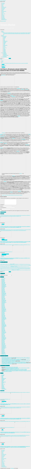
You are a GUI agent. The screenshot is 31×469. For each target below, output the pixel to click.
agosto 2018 (3, 339)
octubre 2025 (3, 285)
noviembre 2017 (4, 346)
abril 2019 (3, 334)
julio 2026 (3, 279)
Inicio (2, 31)
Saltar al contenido (3, 0)
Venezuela (3, 387)
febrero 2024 (3, 298)
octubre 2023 (3, 301)
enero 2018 (3, 344)
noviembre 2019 (4, 332)
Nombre (1, 206)
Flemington (18, 265)
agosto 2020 (3, 326)
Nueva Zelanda (5, 45)
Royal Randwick (16, 268)
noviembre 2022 (4, 309)
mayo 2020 (3, 328)
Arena (12, 264)
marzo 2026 (3, 282)
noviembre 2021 (4, 318)
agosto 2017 (3, 348)
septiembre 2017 (4, 347)
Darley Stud (6, 195)
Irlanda (4, 43)
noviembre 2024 (4, 293)
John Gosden (22, 267)
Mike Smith (5, 268)
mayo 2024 (3, 296)
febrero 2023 (3, 307)
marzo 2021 (3, 322)
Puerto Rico (4, 47)
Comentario (2, 204)
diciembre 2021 (4, 317)
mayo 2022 (3, 313)
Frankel (21, 265)
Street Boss (26, 89)
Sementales (3, 67)
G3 (1, 266)
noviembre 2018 (4, 338)
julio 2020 (3, 327)
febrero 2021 (3, 323)
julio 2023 (3, 303)
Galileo (5, 266)
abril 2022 (3, 314)
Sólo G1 (3, 35)
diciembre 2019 (4, 331)
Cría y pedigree (4, 52)
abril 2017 (3, 351)
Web (1, 209)
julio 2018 (3, 340)
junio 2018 (3, 341)
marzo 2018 (3, 343)
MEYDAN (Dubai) (4, 389)
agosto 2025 (3, 287)
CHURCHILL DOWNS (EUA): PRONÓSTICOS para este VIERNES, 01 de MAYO (16, 369)
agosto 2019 (3, 333)
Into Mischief (5, 267)
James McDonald (12, 267)
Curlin (4, 265)
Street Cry (5, 143)
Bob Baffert (17, 264)
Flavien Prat (15, 265)
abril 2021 (3, 321)
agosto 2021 (3, 319)
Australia (4, 37)
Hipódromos (3, 388)
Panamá (3, 382)
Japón (4, 44)
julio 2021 (3, 320)
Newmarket (8, 268)
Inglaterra (4, 42)
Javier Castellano (17, 267)
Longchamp (28, 267)
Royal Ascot (12, 268)
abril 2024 (3, 297)
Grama (14, 266)
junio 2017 (3, 349)
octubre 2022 (3, 310)
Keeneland (25, 267)
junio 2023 (3, 304)
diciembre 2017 (4, 345)
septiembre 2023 (4, 302)
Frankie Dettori (25, 265)
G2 (29, 265)
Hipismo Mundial (7, 24)
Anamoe (22, 89)
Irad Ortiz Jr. (8, 267)
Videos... (1, 59)
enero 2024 (3, 299)
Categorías (1, 275)
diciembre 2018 (4, 337)
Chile (4, 39)
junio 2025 (3, 288)
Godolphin (18, 88)
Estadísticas (5, 53)
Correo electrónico (3, 207)
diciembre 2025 (4, 284)
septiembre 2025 (4, 286)
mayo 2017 (3, 350)
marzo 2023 (3, 306)
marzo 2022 (3, 315)
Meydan (2, 268)
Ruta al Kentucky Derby (22, 268)
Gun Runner (24, 266)
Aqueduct (8, 264)
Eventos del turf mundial (17, 33)
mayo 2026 (3, 280)
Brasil (4, 38)
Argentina (3, 374)
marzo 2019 (3, 335)
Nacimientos (5, 54)
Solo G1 (15, 269)
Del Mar (9, 265)
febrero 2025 (3, 291)
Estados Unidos (5, 41)
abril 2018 (3, 342)
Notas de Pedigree (5, 55)
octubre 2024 (3, 294)
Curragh (6, 265)
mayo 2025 (3, 289)
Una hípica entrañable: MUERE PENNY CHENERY (11, 367)
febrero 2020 (3, 330)
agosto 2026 (3, 278)
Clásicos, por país (4, 36)
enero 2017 (3, 353)
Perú (2, 383)
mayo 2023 (3, 305)
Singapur (4, 49)
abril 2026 (3, 281)
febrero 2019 (3, 336)
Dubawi (11, 265)
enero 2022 (3, 316)
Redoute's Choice (13, 195)
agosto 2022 (3, 311)
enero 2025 (3, 292)
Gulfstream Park (20, 266)
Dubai (4, 40)
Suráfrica (4, 50)
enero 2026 (3, 283)
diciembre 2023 (4, 300)
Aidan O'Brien (3, 264)
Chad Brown (22, 264)
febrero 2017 (3, 352)
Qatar (4, 48)
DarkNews (12, 468)
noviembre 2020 (4, 325)
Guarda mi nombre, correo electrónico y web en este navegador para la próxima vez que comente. (15, 210)
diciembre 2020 (4, 324)
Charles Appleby (26, 264)
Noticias (3, 66)
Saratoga (10, 269)
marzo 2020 (3, 329)
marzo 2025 (3, 290)
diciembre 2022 (4, 308)
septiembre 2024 (4, 295)
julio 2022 (3, 312)
